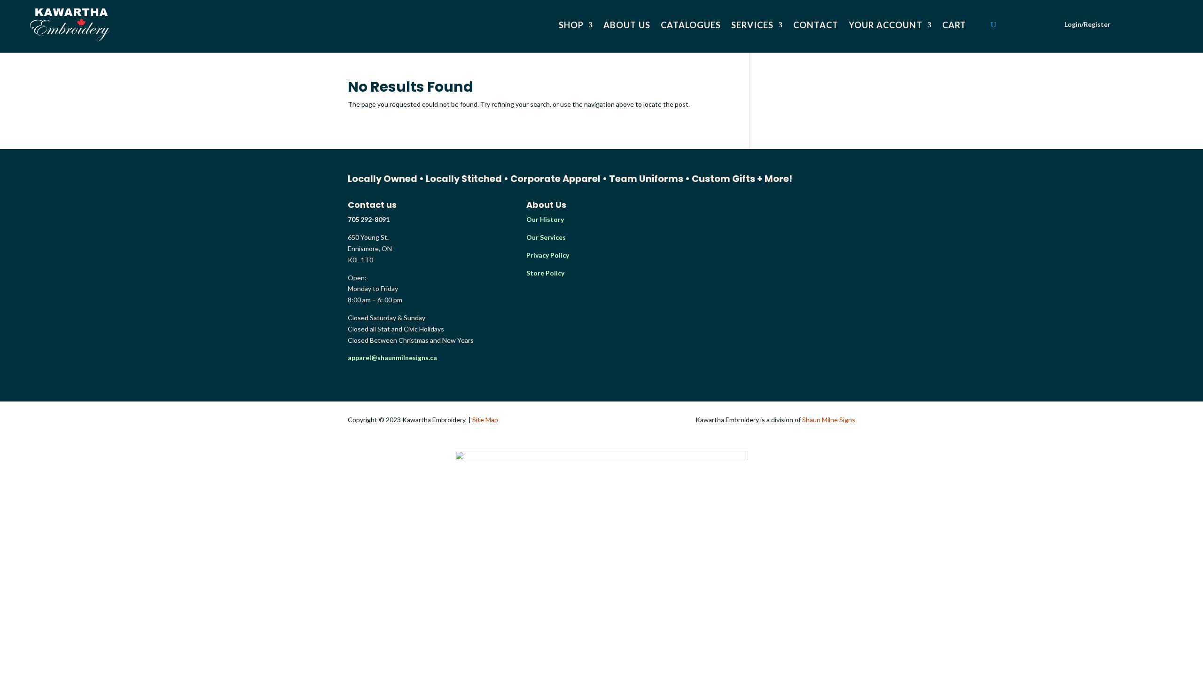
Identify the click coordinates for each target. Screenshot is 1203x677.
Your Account (885, 25)
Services (752, 25)
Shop (571, 25)
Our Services (546, 237)
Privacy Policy (547, 255)
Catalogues (691, 25)
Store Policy (545, 273)
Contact (815, 25)
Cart (954, 25)
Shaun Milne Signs (828, 420)
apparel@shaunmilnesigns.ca (392, 358)
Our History (545, 219)
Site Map (485, 420)
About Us (626, 25)
